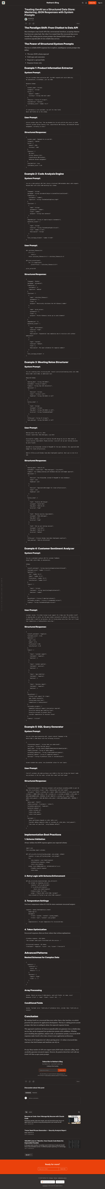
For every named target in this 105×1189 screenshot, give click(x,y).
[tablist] (31, 1092)
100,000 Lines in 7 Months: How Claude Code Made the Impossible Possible (44, 1142)
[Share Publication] (86, 2)
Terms (55, 1178)
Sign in (100, 3)
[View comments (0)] (29, 23)
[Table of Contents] (2, 595)
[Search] (82, 2)
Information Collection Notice (52, 1075)
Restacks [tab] (34, 1092)
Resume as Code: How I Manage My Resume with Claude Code (44, 1117)
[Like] (26, 23)
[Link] (22, 27)
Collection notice (62, 1178)
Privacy (51, 1178)
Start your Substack (48, 1182)
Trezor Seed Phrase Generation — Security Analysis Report (45, 1130)
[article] (52, 1121)
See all (28, 1155)
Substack (45, 1185)
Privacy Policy (64, 1075)
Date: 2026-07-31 (29, 1132)
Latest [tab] (30, 1112)
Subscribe (92, 3)
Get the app (60, 1182)
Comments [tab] (28, 1092)
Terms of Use (60, 1074)
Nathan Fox (31, 18)
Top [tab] (26, 1112)
